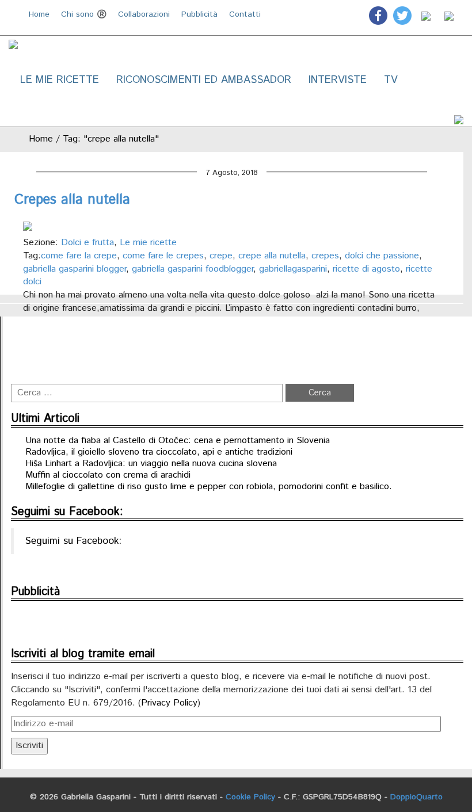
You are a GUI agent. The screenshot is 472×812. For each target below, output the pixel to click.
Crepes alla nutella (72, 199)
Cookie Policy (250, 797)
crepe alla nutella (272, 255)
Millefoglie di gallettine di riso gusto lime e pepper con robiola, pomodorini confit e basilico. (208, 486)
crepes (325, 255)
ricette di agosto (366, 269)
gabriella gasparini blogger (74, 269)
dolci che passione (382, 255)
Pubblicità (199, 14)
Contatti (245, 14)
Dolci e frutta (87, 242)
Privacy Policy (169, 703)
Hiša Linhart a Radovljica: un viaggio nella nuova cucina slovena (151, 463)
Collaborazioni (144, 14)
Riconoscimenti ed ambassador (203, 80)
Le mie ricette (59, 80)
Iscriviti (29, 745)
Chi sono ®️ (83, 14)
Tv (391, 80)
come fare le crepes (163, 255)
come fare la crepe (79, 255)
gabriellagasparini (293, 269)
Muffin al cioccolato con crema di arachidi (108, 475)
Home (39, 14)
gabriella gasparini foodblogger (192, 269)
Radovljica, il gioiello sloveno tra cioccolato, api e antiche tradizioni (158, 452)
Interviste (338, 80)
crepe (221, 255)
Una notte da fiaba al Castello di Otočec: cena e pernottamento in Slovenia (177, 440)
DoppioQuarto (416, 797)
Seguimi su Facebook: (67, 512)
